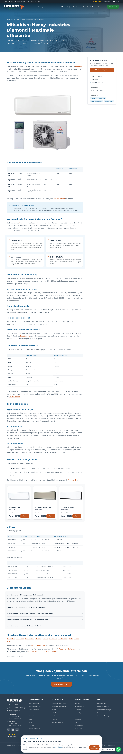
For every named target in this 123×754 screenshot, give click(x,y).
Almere (45, 639)
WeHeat (54, 719)
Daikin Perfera (14, 397)
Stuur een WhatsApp (103, 716)
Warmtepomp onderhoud (59, 706)
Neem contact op (38, 645)
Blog (76, 722)
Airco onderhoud (34, 709)
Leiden (76, 639)
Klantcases (78, 719)
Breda (9, 641)
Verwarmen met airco (35, 706)
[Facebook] (114, 1)
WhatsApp (95, 79)
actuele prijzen (59, 199)
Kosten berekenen (34, 728)
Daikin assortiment (50, 651)
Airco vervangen (34, 713)
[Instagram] (118, 1)
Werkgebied (78, 709)
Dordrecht (53, 639)
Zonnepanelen (79, 725)
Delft (71, 639)
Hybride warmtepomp (58, 713)
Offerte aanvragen (101, 70)
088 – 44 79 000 (9, 1)
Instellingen (82, 747)
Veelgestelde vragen (103, 706)
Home (8, 19)
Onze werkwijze (79, 706)
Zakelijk (75, 7)
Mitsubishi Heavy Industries (29, 19)
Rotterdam (11, 639)
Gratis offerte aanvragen (104, 709)
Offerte (24, 516)
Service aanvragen (102, 713)
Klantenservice (101, 703)
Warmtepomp (52, 7)
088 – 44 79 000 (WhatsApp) (17, 708)
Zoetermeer (62, 639)
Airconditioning (38, 7)
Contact (100, 7)
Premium (22, 223)
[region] (45, 180)
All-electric (55, 716)
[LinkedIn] (116, 1)
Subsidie (31, 725)
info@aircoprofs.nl (21, 1)
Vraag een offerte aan (67, 649)
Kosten (31, 722)
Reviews (77, 716)
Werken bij (78, 713)
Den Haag (20, 639)
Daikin (31, 719)
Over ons (77, 703)
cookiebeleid (58, 747)
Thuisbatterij (65, 7)
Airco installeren (34, 703)
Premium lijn (25, 336)
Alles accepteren (94, 747)
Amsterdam (29, 639)
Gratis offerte (114, 7)
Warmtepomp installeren (59, 703)
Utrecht (38, 639)
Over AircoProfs (88, 7)
